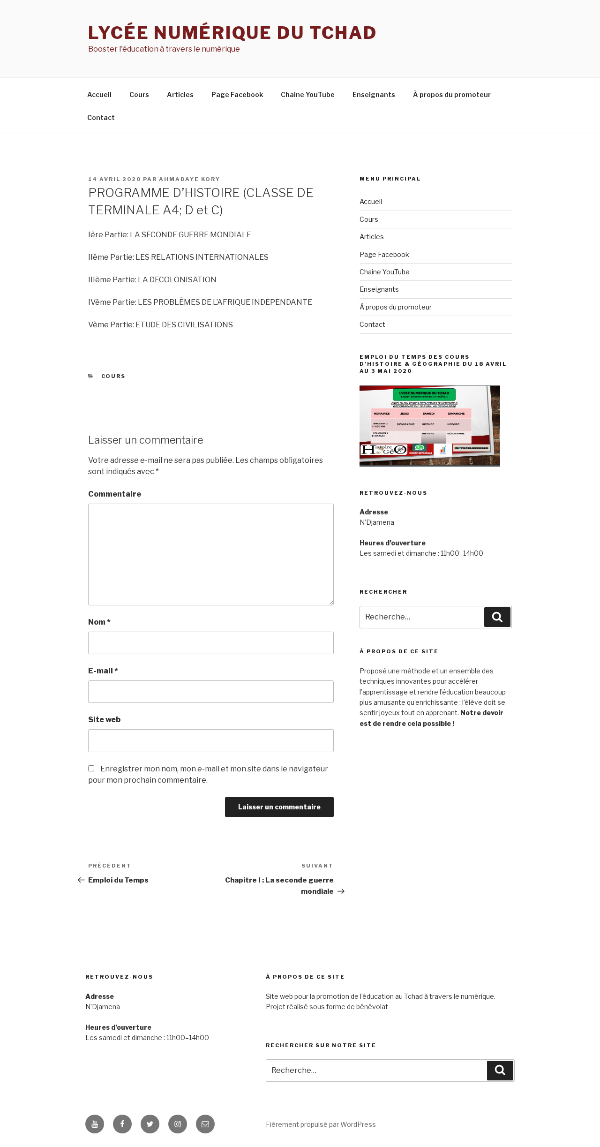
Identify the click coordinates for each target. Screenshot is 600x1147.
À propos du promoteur (452, 94)
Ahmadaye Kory (189, 179)
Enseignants (373, 94)
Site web (104, 719)
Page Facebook (237, 94)
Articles (180, 94)
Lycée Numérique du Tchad (232, 33)
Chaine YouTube (308, 94)
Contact (101, 117)
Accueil (99, 94)
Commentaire (114, 494)
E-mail (103, 670)
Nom (99, 622)
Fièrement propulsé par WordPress (321, 1124)
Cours (139, 94)
